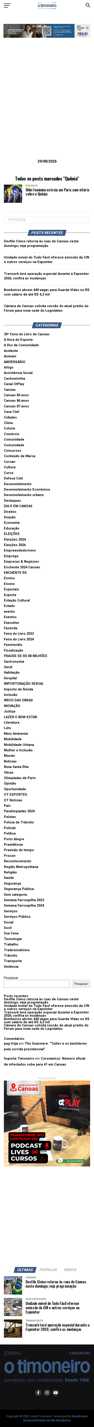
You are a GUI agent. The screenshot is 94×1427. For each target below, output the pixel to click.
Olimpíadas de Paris (20, 778)
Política (10, 833)
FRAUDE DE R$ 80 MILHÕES (25, 656)
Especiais (11, 589)
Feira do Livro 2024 (19, 639)
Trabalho (11, 944)
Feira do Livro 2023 (19, 634)
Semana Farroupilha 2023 (24, 900)
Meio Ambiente (16, 734)
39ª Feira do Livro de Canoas (27, 334)
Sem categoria (15, 895)
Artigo (8, 367)
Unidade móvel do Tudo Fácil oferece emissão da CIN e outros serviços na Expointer (46, 1007)
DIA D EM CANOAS (18, 506)
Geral (8, 667)
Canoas (10, 390)
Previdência (13, 845)
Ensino (9, 578)
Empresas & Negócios (21, 562)
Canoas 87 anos (16, 406)
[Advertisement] (47, 105)
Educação (11, 528)
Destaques (12, 501)
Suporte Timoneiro (19, 1059)
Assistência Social (18, 373)
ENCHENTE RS (15, 573)
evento (9, 612)
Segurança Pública (19, 889)
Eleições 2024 (15, 540)
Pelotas (10, 817)
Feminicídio (13, 645)
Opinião (10, 783)
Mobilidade (13, 739)
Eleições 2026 (15, 545)
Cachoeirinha (14, 379)
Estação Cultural (17, 600)
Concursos (12, 451)
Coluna (9, 428)
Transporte (13, 961)
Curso (8, 473)
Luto (7, 728)
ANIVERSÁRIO (14, 362)
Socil (8, 928)
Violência (11, 967)
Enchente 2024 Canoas (22, 567)
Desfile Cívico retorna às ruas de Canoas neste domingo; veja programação (41, 1000)
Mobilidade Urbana (19, 745)
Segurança (12, 883)
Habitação (12, 673)
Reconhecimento (17, 861)
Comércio (11, 434)
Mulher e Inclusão (18, 750)
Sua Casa (11, 933)
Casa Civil (11, 412)
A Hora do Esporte (18, 340)
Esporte (10, 595)
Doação (10, 517)
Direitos (10, 512)
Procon (10, 856)
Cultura (10, 467)
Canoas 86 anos (16, 401)
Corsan (9, 462)
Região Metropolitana (21, 867)
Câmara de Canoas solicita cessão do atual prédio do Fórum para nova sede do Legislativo (46, 1027)
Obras (8, 773)
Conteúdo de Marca (19, 456)
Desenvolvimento (17, 484)
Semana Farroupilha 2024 (24, 906)
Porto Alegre (14, 839)
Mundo (9, 756)
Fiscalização (13, 650)
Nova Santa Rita (16, 767)
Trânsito (10, 956)
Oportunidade (15, 789)
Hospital (10, 678)
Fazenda (10, 628)
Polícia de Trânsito (19, 822)
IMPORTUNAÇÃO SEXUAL (24, 684)
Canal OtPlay (14, 384)
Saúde (9, 878)
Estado (9, 606)
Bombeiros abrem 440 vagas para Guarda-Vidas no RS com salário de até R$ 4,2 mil (46, 1020)
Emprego (11, 556)
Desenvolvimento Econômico (27, 490)
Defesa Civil (13, 478)
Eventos (10, 617)
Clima (8, 423)
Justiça (9, 711)
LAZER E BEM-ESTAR (20, 717)
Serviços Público (17, 917)
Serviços (11, 911)
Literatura (11, 723)
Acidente (11, 351)
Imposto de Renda (18, 689)
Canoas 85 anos (16, 395)
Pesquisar (11, 978)
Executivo (11, 623)
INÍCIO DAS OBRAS (18, 700)
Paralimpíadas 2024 (19, 811)
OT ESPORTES (15, 795)
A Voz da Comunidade (21, 345)
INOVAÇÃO (12, 706)
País (7, 806)
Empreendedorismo (20, 550)
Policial (10, 828)
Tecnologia (13, 939)
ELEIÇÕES (12, 534)
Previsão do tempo (19, 850)
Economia (12, 523)
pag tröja (11, 1044)
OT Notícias (13, 800)
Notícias (10, 761)
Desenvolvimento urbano (24, 495)
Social (8, 922)
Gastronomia (14, 662)
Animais (10, 356)
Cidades (10, 417)
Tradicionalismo (17, 950)
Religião (10, 872)
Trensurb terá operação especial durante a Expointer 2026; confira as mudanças (46, 1014)
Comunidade (14, 439)
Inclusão (10, 695)
